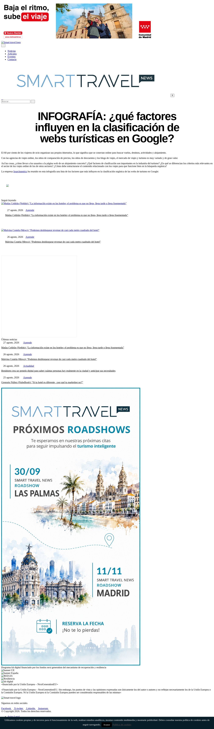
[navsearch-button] (2, 98)
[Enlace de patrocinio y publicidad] (77, 39)
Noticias (12, 51)
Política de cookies (121, 724)
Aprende (30, 210)
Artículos (12, 53)
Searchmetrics (20, 171)
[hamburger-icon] (3, 45)
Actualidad (28, 366)
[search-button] (33, 101)
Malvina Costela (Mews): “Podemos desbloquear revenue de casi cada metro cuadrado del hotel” (53, 241)
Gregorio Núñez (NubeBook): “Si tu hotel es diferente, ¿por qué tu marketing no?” (42, 382)
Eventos (12, 56)
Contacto (12, 59)
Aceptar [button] (106, 725)
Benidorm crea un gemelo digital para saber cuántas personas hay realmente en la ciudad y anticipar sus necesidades (58, 370)
